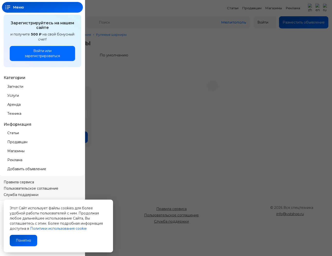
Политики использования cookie (58, 228)
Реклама (14, 160)
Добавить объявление (27, 169)
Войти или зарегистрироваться (42, 53)
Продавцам (17, 142)
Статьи (13, 133)
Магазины (16, 151)
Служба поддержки (21, 195)
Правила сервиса (19, 182)
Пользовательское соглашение (31, 188)
